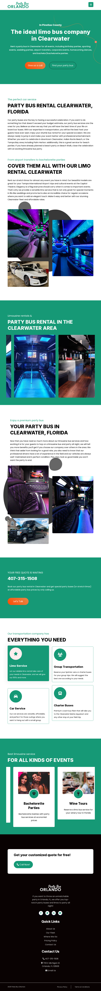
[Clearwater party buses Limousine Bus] (72, 366)
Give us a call (35, 65)
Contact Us (50, 944)
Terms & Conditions (82, 987)
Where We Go (50, 936)
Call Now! (24, 864)
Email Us (51, 970)
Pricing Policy (50, 940)
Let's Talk (18, 601)
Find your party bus (62, 65)
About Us (50, 928)
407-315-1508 (51, 958)
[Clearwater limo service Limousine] (28, 366)
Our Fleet (50, 932)
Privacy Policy (62, 987)
